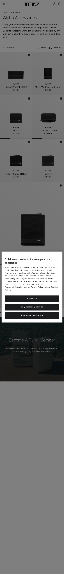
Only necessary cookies (32, 307)
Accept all (32, 299)
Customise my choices (32, 315)
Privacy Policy (37, 287)
